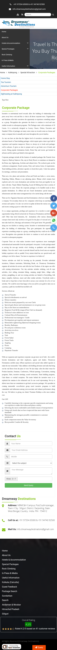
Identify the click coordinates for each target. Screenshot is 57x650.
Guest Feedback (9, 586)
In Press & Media (10, 573)
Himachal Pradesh (10, 609)
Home (5, 550)
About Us (6, 555)
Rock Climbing (9, 568)
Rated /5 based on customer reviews (35, 628)
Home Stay (5, 78)
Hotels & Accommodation (14, 559)
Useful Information (10, 577)
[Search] (53, 15)
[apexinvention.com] (11, 646)
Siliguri (5, 613)
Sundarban (7, 596)
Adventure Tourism (8, 86)
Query (40, 647)
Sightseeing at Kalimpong (11, 94)
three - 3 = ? (11, 479)
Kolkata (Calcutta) (10, 582)
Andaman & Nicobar (11, 604)
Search (5, 600)
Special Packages (10, 564)
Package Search (9, 591)
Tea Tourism (6, 82)
